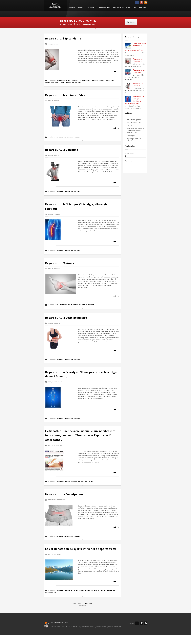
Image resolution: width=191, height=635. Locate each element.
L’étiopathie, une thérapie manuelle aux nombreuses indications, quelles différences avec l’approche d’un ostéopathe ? (80, 435)
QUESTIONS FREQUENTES (121, 7)
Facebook (137, 623)
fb (137, 2)
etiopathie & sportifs (63, 80)
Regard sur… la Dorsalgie (61, 150)
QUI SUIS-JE (81, 7)
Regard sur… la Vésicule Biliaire (66, 317)
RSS (145, 2)
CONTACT (142, 7)
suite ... (116, 71)
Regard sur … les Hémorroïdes (65, 95)
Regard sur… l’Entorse (59, 263)
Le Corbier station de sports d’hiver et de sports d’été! (80, 549)
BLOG (134, 7)
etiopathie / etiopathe (78, 80)
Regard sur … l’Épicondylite (63, 38)
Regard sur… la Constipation (64, 494)
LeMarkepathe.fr (58, 622)
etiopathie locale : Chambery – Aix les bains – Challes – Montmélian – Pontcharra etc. (136, 129)
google (141, 623)
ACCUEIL (72, 7)
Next (86, 604)
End (90, 604)
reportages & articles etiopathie (82, 481)
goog (141, 2)
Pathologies (76, 82)
